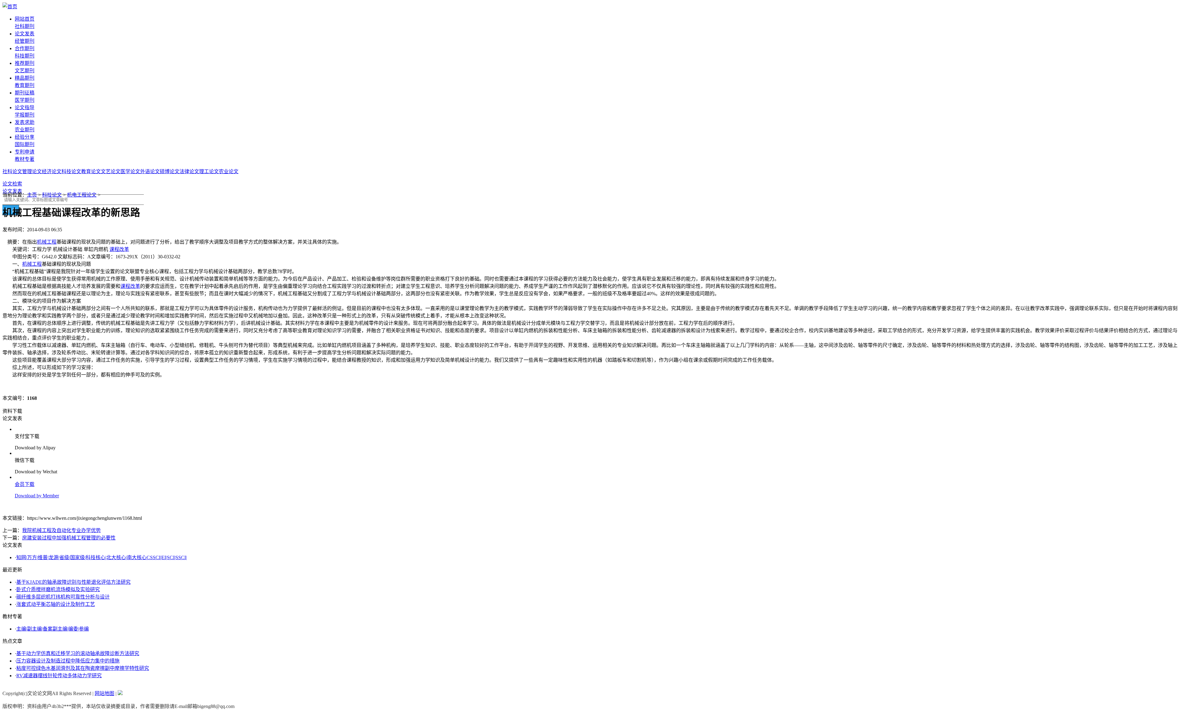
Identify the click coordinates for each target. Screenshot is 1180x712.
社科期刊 (24, 26)
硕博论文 (169, 171)
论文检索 (12, 183)
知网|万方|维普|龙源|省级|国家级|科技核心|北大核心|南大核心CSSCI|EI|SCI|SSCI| (101, 557)
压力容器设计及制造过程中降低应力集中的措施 (68, 660)
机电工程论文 (81, 194)
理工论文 (209, 171)
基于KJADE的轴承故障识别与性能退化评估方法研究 (73, 582)
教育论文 (91, 171)
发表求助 (24, 122)
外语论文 (150, 171)
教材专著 (24, 159)
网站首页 (24, 19)
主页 (32, 194)
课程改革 (119, 249)
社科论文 (12, 171)
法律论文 (189, 171)
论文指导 (24, 107)
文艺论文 (110, 171)
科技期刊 (24, 55)
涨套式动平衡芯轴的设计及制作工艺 (55, 604)
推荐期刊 (24, 63)
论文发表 (24, 33)
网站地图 (104, 693)
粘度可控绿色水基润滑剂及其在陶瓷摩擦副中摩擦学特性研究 (82, 668)
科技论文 (71, 171)
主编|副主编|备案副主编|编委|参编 (52, 628)
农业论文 (228, 171)
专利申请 (24, 151)
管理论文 (32, 171)
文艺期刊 (24, 70)
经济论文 (51, 171)
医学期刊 (24, 100)
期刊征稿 (24, 92)
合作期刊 (24, 48)
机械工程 (47, 242)
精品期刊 (24, 78)
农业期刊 (24, 129)
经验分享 (24, 137)
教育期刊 (24, 85)
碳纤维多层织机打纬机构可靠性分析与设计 (63, 596)
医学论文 (130, 171)
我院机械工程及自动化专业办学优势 (61, 530)
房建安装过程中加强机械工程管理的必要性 (69, 537)
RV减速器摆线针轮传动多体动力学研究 (59, 675)
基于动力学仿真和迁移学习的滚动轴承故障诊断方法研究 (77, 653)
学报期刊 (24, 114)
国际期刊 (24, 144)
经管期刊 (24, 41)
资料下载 (12, 411)
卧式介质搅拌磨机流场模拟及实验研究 (58, 589)
